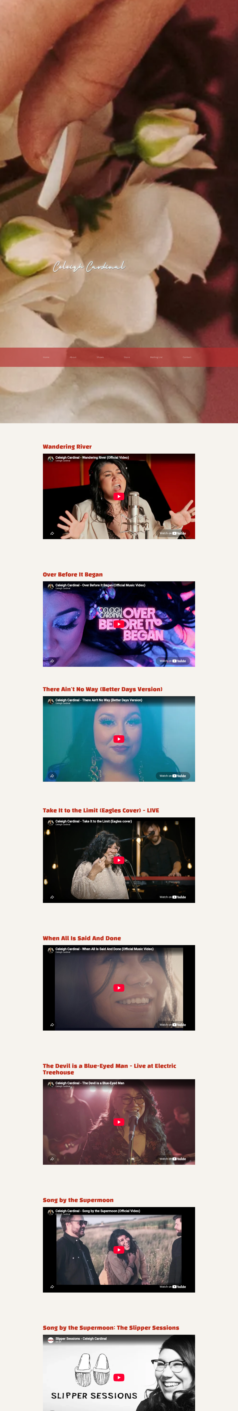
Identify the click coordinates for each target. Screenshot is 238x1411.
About (73, 357)
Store (127, 357)
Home (46, 357)
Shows (100, 357)
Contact (187, 357)
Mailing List (156, 357)
